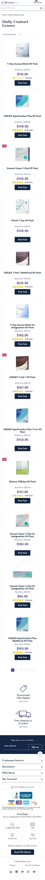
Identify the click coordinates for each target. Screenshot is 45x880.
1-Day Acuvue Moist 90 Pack (22, 63)
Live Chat (32, 838)
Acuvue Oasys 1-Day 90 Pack (22, 168)
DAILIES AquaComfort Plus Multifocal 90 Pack (23, 639)
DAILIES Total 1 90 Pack (22, 377)
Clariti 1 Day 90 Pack (22, 220)
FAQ (32, 828)
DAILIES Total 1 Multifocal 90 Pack (22, 272)
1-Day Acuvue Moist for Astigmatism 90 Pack (22, 326)
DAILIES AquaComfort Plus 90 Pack (22, 116)
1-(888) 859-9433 (12, 828)
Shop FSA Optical (22, 852)
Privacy (12, 865)
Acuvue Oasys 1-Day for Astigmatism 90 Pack (22, 535)
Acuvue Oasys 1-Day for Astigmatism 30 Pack (22, 587)
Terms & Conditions (32, 865)
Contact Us (12, 838)
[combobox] (22, 8)
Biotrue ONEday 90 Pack (22, 481)
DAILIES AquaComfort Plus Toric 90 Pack (22, 430)
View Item (22, 83)
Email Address (10, 746)
